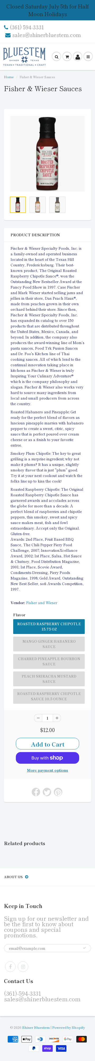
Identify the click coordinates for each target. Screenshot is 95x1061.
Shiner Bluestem (36, 1027)
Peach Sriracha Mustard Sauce (49, 679)
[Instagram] (23, 966)
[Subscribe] (84, 948)
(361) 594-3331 (27, 27)
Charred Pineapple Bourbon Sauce (49, 661)
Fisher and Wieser (41, 602)
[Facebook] (10, 966)
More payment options (47, 770)
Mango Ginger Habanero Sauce (49, 644)
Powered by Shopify (68, 1027)
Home (9, 77)
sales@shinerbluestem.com (46, 35)
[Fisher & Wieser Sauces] (47, 153)
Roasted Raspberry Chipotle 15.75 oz (49, 626)
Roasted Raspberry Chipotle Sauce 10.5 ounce (49, 696)
